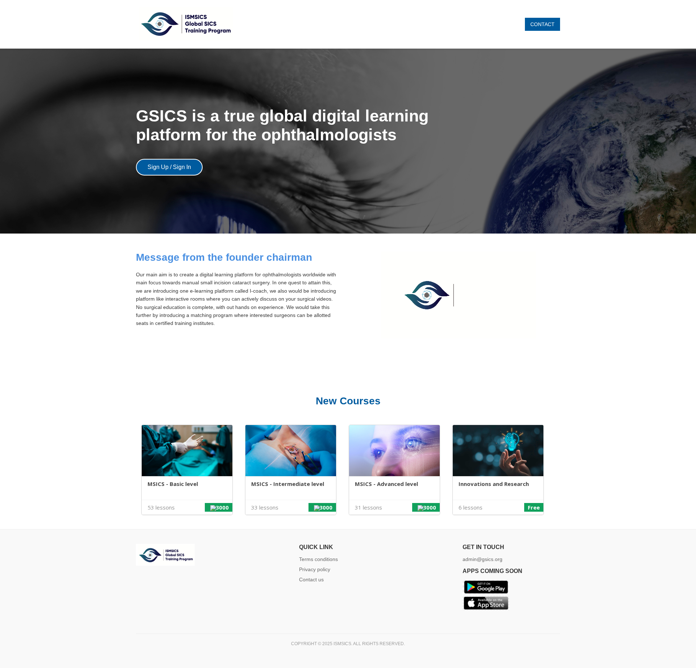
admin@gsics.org (482, 559)
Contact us (311, 579)
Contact (542, 24)
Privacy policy (314, 569)
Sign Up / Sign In (169, 167)
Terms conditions (318, 559)
